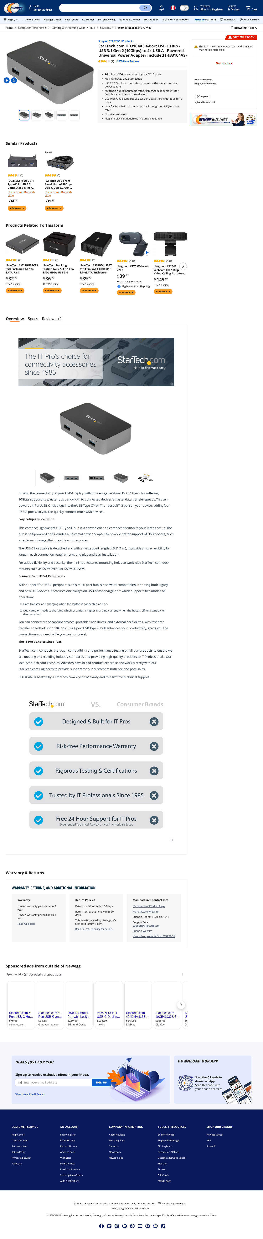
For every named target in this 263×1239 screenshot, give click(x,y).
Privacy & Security (21, 1157)
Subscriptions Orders (71, 1175)
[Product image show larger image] (96, 362)
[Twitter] (109, 1226)
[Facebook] (102, 1226)
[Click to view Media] (7, 80)
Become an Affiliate (168, 1152)
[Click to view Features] (15, 80)
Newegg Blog (116, 1157)
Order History (67, 1140)
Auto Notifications (69, 1181)
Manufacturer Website (145, 911)
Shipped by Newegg (168, 1140)
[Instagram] (116, 1226)
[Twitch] (147, 1226)
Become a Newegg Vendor (172, 1157)
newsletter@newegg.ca (174, 1203)
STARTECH (106, 27)
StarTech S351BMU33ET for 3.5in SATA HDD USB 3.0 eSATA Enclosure (96, 269)
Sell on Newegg (166, 1134)
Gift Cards (163, 1175)
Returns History (68, 1146)
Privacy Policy (142, 1208)
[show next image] (171, 429)
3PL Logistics (165, 1146)
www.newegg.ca (192, 1215)
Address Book (67, 1152)
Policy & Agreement (122, 1208)
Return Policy (18, 1152)
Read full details (26, 923)
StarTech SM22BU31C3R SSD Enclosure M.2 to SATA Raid (22, 269)
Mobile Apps (164, 1181)
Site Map (162, 1163)
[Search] (145, 8)
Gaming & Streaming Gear (68, 27)
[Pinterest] (132, 1226)
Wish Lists (65, 1157)
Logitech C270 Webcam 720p (133, 268)
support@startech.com (146, 925)
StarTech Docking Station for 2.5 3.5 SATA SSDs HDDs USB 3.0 (58, 269)
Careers (113, 1146)
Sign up (101, 1082)
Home (9, 27)
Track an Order (20, 1140)
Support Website (142, 931)
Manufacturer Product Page (149, 906)
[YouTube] (140, 1226)
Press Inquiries (117, 1140)
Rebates (162, 1169)
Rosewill (211, 1146)
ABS (209, 1140)
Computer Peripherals (32, 27)
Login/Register (68, 1134)
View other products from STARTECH (154, 936)
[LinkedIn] (124, 1226)
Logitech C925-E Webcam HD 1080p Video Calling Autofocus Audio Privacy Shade (169, 270)
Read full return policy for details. (94, 929)
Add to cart (16, 208)
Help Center (18, 1134)
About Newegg (117, 1134)
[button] (40, 7)
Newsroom (115, 1152)
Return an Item (19, 1146)
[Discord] (155, 1226)
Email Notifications (70, 1169)
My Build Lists (67, 1163)
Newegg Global (215, 1134)
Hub (92, 27)
